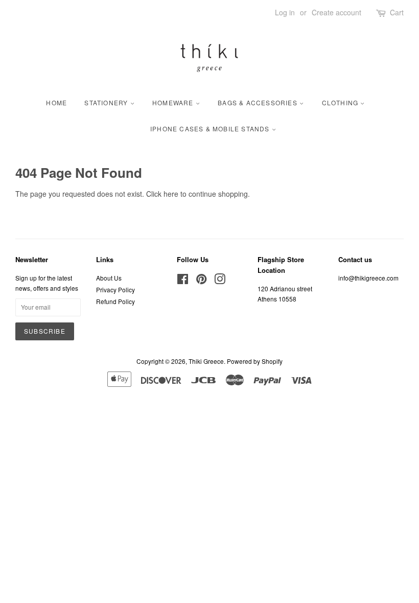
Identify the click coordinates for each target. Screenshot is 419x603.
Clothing (341, 102)
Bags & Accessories (258, 102)
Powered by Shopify (255, 361)
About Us (109, 277)
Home (56, 102)
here (171, 194)
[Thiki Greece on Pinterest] (201, 280)
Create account (336, 12)
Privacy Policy (115, 289)
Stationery (107, 102)
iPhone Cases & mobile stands (211, 128)
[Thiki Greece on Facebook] (183, 280)
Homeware (174, 102)
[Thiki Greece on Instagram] (219, 280)
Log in (285, 12)
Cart (397, 12)
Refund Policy (115, 301)
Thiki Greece (206, 361)
